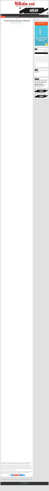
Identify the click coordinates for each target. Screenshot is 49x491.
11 (37, 58)
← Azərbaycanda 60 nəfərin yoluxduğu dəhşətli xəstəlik (9, 479)
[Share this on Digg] (21, 475)
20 (41, 60)
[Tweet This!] (11, 475)
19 (39, 60)
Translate (46, 15)
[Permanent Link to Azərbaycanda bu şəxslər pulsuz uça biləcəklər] (16, 242)
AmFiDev (24, 484)
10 (35, 58)
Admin (14, 22)
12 (39, 58)
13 (41, 58)
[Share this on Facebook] (13, 475)
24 (35, 62)
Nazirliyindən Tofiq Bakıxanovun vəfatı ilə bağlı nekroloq (12, 16)
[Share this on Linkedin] (22, 475)
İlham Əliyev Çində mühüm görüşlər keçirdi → (26, 479)
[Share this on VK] (19, 475)
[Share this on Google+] (14, 475)
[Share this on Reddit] (17, 475)
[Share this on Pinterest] (16, 475)
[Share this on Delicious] (24, 475)
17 (35, 60)
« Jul (35, 66)
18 (37, 60)
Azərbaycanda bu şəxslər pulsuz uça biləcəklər (17, 21)
